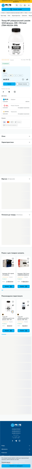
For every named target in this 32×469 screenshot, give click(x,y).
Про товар (3, 15)
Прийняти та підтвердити (16, 466)
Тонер (26, 12)
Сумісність (24, 15)
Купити (9, 84)
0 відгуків (12, 60)
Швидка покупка (22, 84)
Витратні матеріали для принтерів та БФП (15, 12)
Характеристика (16, 15)
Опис (9, 15)
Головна (3, 12)
